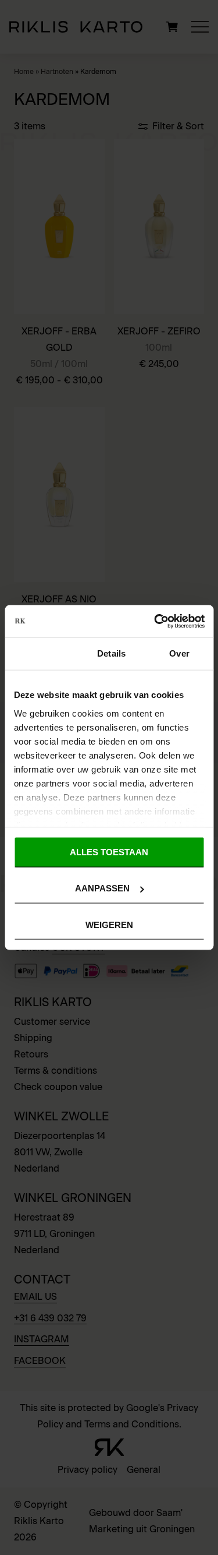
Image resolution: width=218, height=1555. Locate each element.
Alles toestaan (109, 852)
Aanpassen (102, 888)
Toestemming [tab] (41, 653)
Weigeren (109, 924)
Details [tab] (111, 653)
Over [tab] (179, 653)
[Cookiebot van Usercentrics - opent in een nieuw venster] (155, 621)
